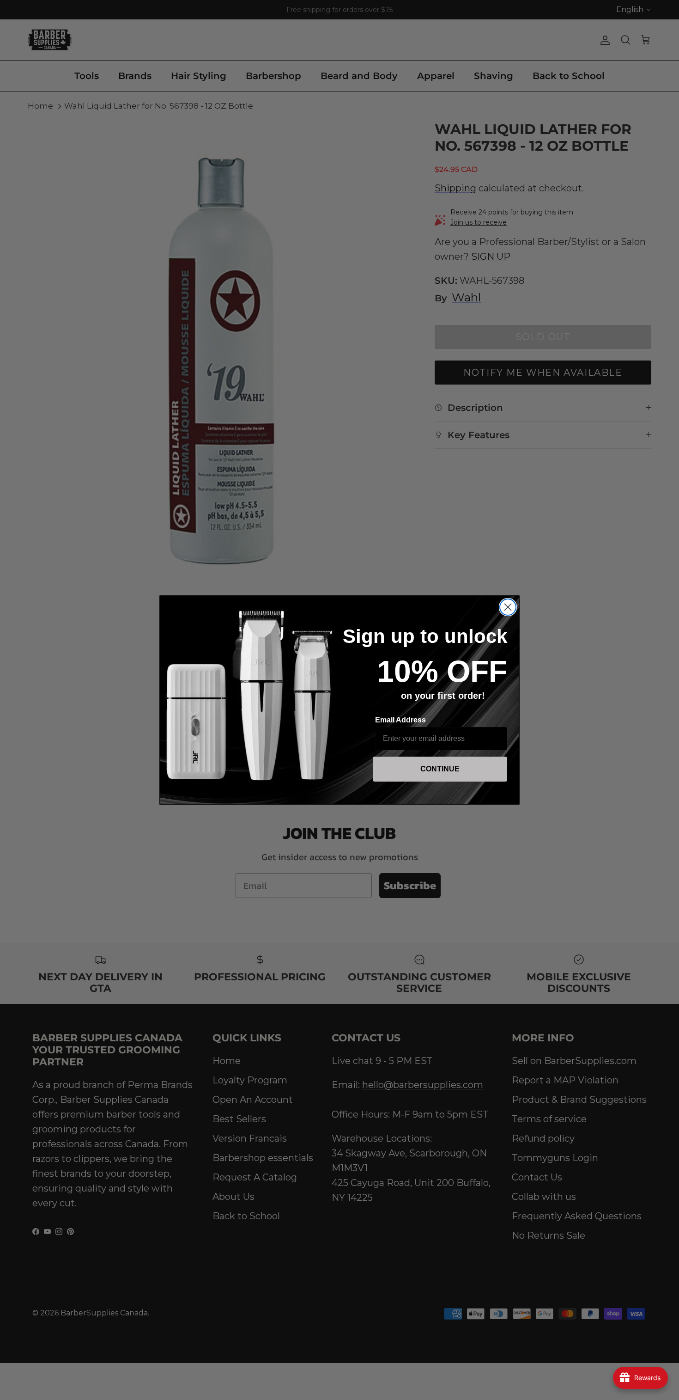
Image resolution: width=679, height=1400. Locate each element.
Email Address (400, 720)
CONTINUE (440, 769)
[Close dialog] (508, 607)
